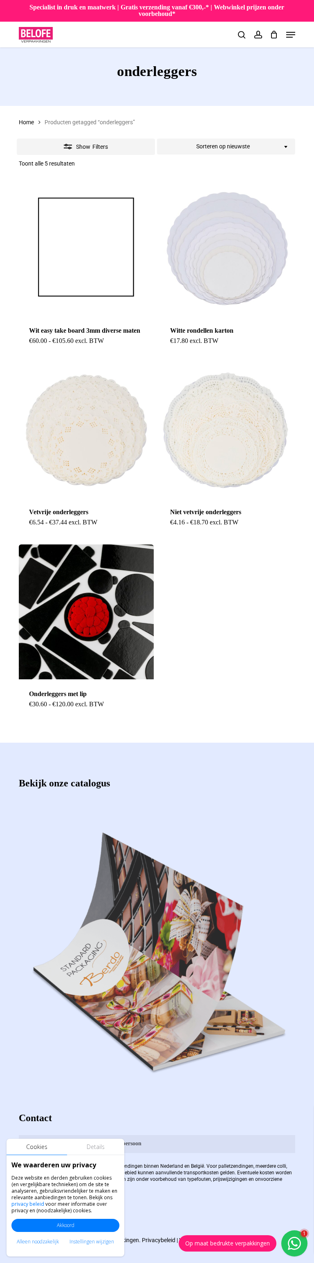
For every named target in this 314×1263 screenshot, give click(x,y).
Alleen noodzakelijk (38, 1241)
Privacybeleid (158, 1240)
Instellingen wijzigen (92, 1241)
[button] (290, 35)
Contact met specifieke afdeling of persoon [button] (88, 1143)
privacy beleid (27, 1203)
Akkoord (65, 1225)
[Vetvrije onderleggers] (86, 430)
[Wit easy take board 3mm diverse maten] (86, 248)
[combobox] (226, 147)
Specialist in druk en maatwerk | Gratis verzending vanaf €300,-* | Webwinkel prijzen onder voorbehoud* (156, 10)
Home (26, 122)
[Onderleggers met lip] (86, 611)
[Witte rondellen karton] (227, 248)
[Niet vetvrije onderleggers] (227, 430)
